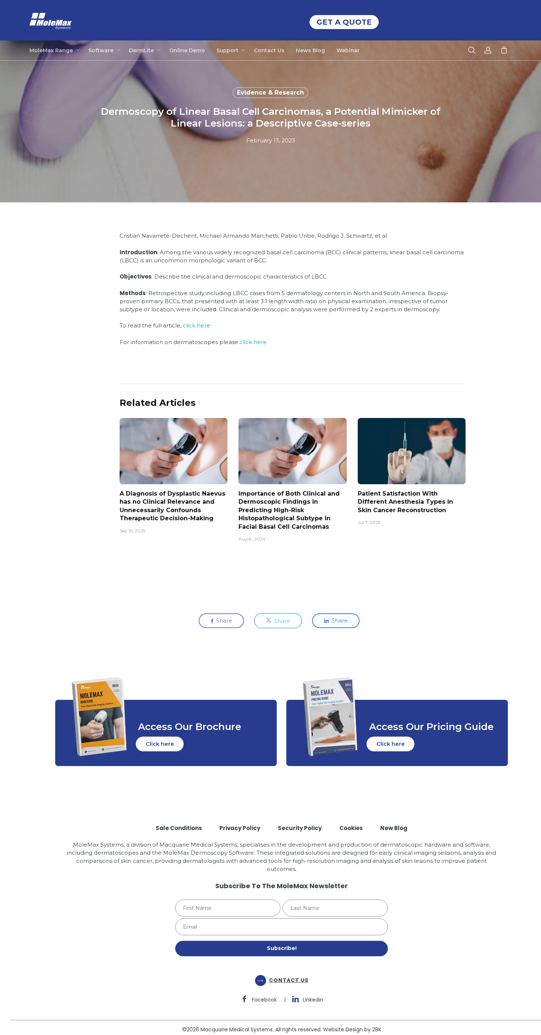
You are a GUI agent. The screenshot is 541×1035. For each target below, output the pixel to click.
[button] (160, 744)
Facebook (264, 999)
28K (376, 1029)
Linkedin (313, 999)
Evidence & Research (270, 92)
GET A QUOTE (344, 22)
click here (196, 325)
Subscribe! (282, 948)
